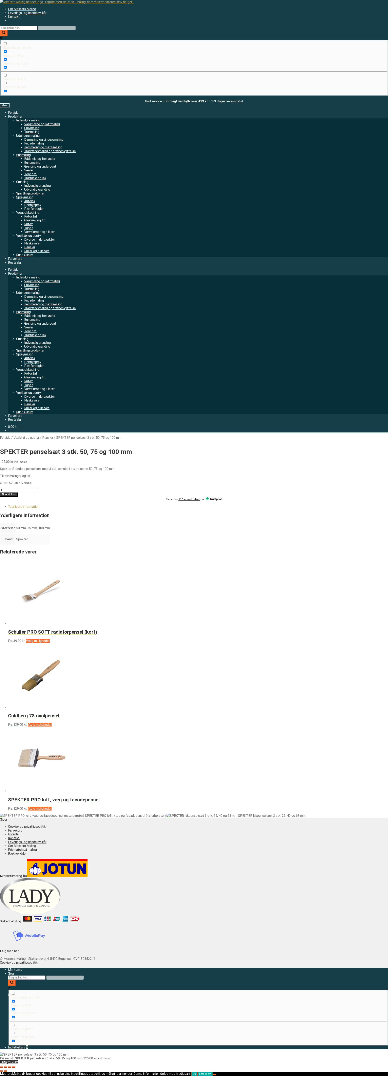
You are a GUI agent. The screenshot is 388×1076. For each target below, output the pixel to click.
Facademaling (34, 143)
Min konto (15, 970)
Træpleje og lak (35, 178)
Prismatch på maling (22, 850)
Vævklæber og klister (39, 232)
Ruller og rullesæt (37, 251)
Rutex (28, 224)
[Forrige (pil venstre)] (1, 1071)
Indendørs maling (28, 120)
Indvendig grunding (37, 186)
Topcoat (30, 174)
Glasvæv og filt (35, 220)
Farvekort (15, 259)
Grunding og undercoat (40, 166)
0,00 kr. (13, 427)
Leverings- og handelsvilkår (27, 13)
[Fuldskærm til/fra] (5, 1067)
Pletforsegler (34, 209)
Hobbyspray (32, 205)
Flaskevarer (32, 243)
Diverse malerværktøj (39, 239)
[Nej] (214, 1074)
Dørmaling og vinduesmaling (43, 139)
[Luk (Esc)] (13, 1067)
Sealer (28, 170)
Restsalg (14, 262)
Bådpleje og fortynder (39, 159)
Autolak (29, 201)
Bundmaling (32, 163)
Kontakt (14, 17)
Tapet (28, 228)
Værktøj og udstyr (29, 236)
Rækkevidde (17, 853)
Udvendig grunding (37, 189)
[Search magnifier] (4, 33)
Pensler (29, 247)
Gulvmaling (31, 128)
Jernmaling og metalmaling (43, 147)
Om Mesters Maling (22, 9)
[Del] (9, 1067)
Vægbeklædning (27, 213)
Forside (13, 113)
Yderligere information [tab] (23, 507)
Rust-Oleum (24, 255)
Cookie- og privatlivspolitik (27, 827)
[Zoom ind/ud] (1, 1067)
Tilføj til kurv (9, 494)
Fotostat (30, 216)
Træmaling (31, 132)
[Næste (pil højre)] (5, 1071)
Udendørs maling (28, 136)
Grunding (22, 182)
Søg (11, 973)
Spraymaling (24, 197)
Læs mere (205, 1073)
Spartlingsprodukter (30, 193)
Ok (194, 1073)
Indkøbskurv (18, 1047)
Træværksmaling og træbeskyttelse (50, 151)
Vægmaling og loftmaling (42, 124)
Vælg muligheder (38, 641)
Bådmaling (23, 155)
